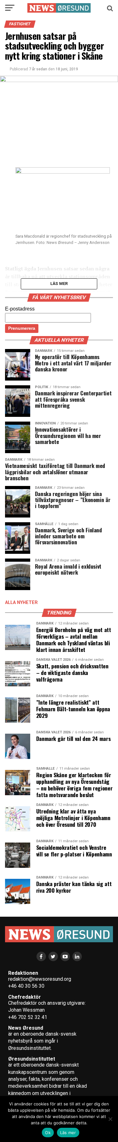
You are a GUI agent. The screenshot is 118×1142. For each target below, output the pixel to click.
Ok (48, 1132)
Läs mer (68, 1132)
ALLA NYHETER (21, 602)
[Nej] (110, 1119)
